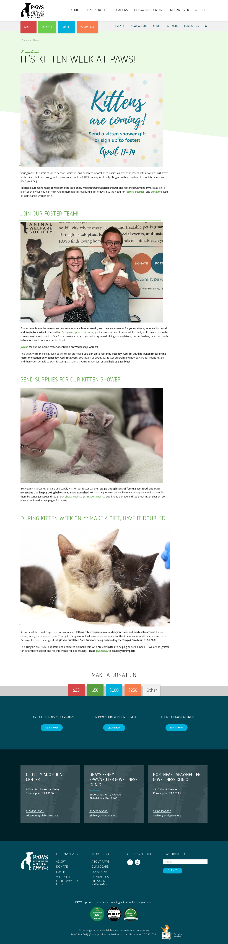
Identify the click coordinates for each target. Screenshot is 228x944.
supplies (139, 191)
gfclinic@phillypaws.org (103, 815)
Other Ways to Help (67, 883)
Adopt (61, 861)
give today (102, 650)
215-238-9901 (35, 811)
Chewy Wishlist (73, 496)
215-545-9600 (162, 811)
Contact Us (100, 877)
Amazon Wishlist (95, 496)
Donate (62, 866)
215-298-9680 (98, 811)
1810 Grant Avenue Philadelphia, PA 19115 (167, 791)
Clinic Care (100, 866)
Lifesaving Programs (100, 883)
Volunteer (64, 877)
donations (156, 191)
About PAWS (100, 861)
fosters (130, 191)
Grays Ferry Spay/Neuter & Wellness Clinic (113, 780)
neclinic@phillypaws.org (167, 815)
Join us (24, 347)
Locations (99, 871)
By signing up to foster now (77, 332)
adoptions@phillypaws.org (42, 815)
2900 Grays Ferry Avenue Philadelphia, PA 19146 (105, 796)
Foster (61, 871)
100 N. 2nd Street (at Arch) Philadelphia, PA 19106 (42, 791)
